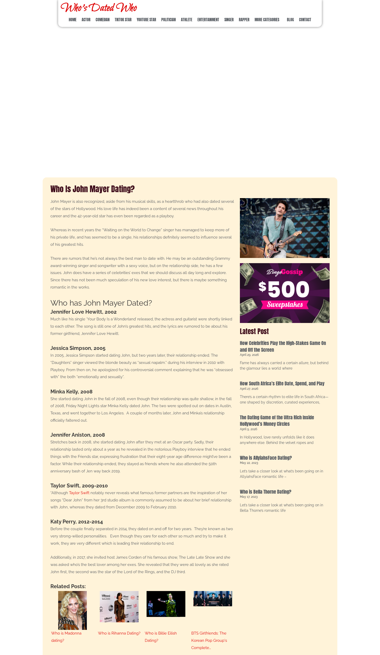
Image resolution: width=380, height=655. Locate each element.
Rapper (244, 20)
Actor (86, 20)
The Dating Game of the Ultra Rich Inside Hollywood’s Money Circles (277, 420)
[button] (268, 20)
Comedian (103, 20)
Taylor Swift (79, 493)
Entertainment (208, 20)
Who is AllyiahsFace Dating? (266, 457)
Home (73, 20)
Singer (229, 20)
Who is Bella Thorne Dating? (265, 491)
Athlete (186, 20)
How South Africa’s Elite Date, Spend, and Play (282, 383)
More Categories (267, 20)
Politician (168, 20)
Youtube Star (146, 20)
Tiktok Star (123, 20)
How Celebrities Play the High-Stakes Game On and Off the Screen (283, 346)
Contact (305, 20)
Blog (290, 20)
